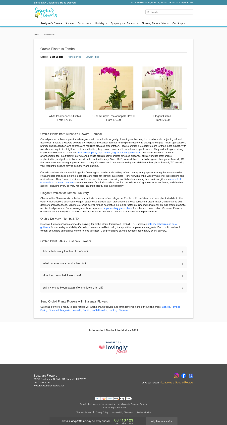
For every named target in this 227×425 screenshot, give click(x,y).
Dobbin (86, 310)
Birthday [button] (100, 23)
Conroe (166, 306)
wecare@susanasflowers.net (49, 385)
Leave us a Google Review (177, 382)
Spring (43, 310)
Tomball (175, 306)
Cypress (123, 310)
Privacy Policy (102, 412)
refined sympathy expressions (94, 152)
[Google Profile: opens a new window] (191, 375)
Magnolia (65, 310)
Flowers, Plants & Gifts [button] (154, 23)
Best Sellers (56, 56)
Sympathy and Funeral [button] (123, 23)
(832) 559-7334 (42, 382)
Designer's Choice (51, 23)
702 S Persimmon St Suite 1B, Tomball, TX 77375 (60, 379)
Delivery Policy (144, 412)
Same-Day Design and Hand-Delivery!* (56, 2)
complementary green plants (117, 208)
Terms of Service (83, 412)
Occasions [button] (84, 23)
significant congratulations (127, 152)
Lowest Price (92, 56)
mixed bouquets (66, 182)
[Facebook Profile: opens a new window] (183, 375)
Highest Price (74, 56)
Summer (69, 23)
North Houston (99, 310)
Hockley (113, 310)
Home (36, 34)
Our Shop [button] (177, 23)
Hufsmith (76, 310)
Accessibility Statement (122, 412)
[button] (218, 411)
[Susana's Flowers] (58, 12)
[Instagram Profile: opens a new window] (176, 375)
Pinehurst (54, 310)
